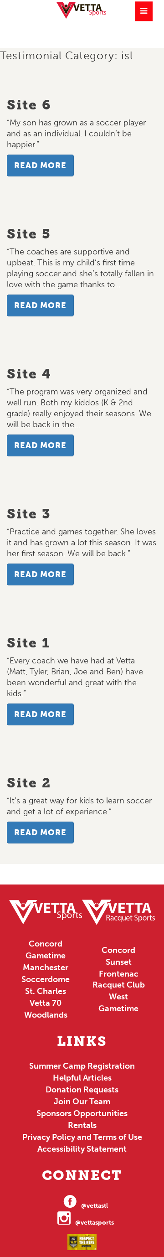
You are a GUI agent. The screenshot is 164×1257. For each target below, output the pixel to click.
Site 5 (29, 234)
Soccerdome (45, 979)
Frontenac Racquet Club (118, 979)
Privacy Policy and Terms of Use (82, 1137)
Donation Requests (82, 1090)
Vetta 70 (46, 1003)
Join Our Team (82, 1102)
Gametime (46, 956)
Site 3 (29, 514)
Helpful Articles (82, 1078)
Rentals (82, 1125)
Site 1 (28, 643)
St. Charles (45, 991)
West (118, 997)
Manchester (45, 967)
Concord (45, 944)
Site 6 (29, 105)
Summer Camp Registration (82, 1066)
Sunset (119, 962)
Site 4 (29, 374)
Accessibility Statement (82, 1149)
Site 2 (29, 783)
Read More (40, 165)
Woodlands (45, 1015)
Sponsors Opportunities (82, 1113)
